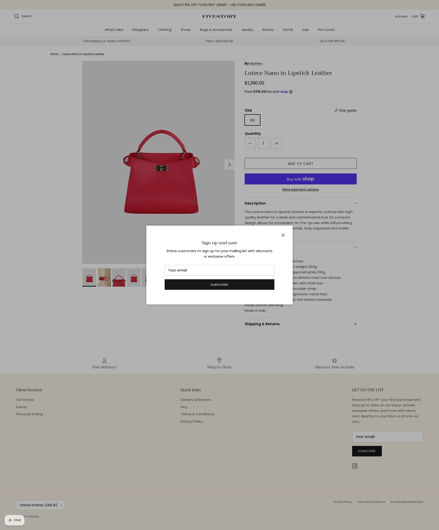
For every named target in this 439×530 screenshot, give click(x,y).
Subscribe (219, 284)
